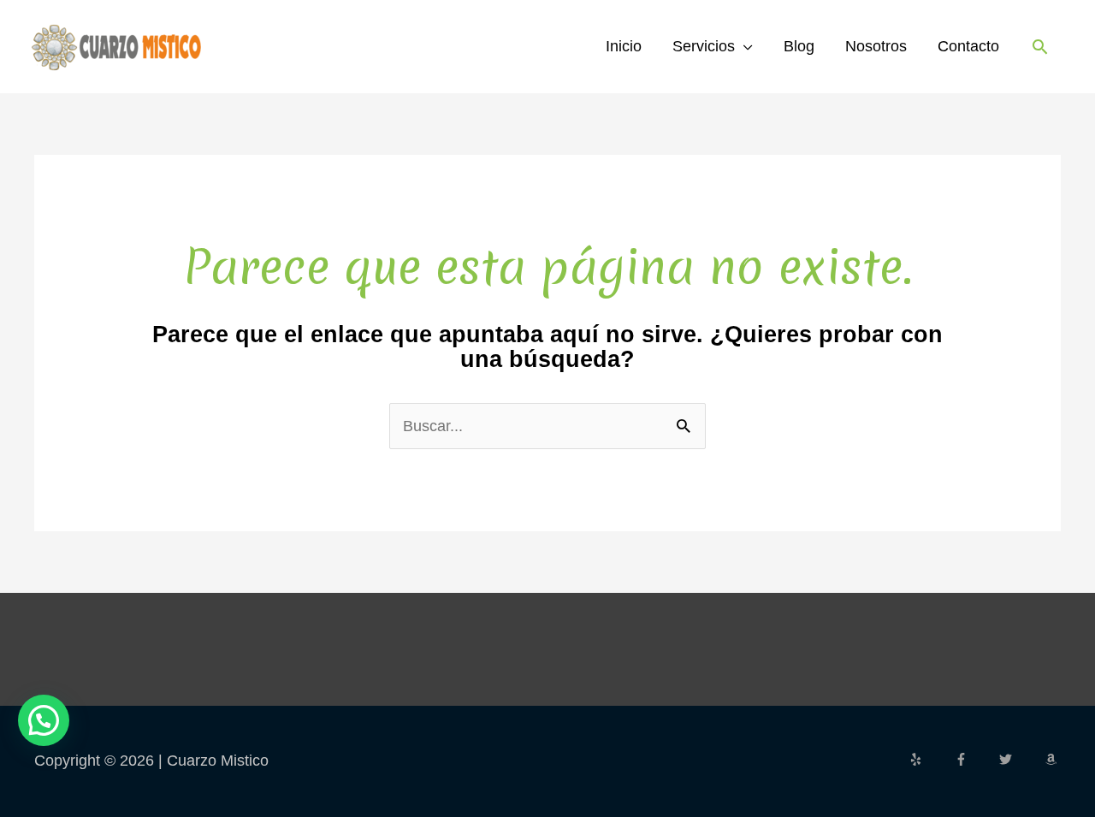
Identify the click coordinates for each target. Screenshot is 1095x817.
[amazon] (1053, 759)
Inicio (624, 46)
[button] (1040, 46)
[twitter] (1019, 759)
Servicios (703, 46)
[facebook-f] (975, 759)
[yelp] (929, 759)
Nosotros (876, 46)
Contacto (968, 46)
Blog (799, 46)
